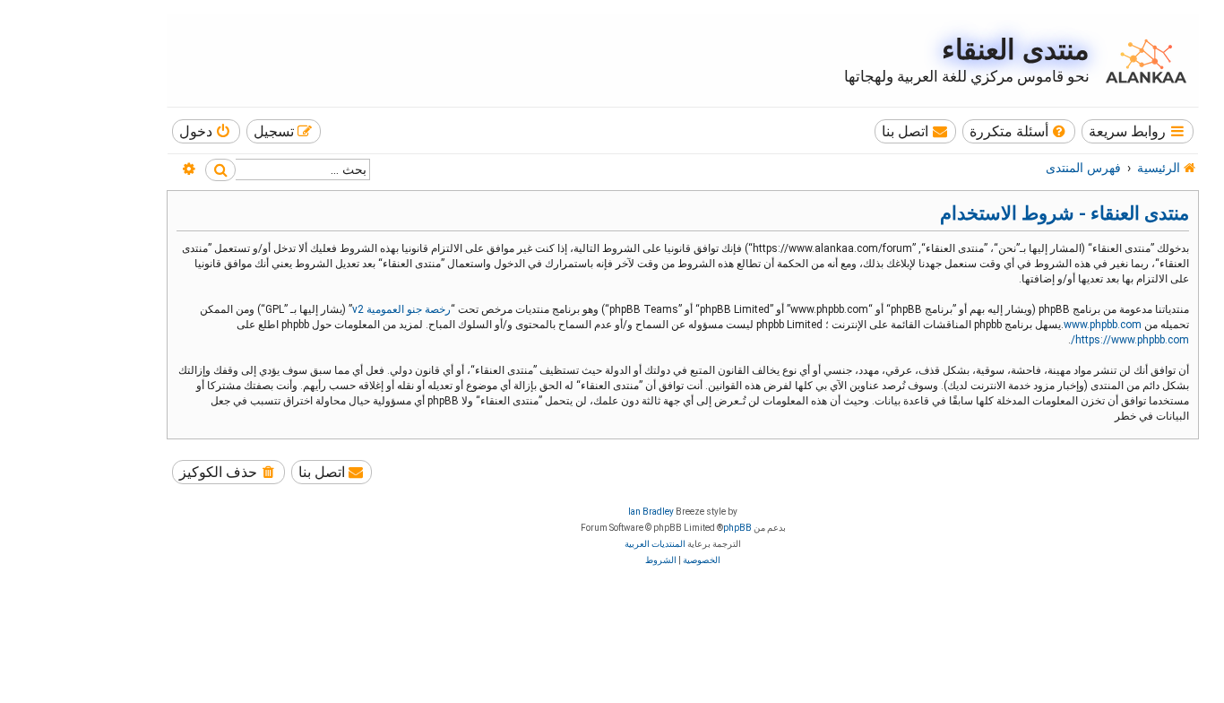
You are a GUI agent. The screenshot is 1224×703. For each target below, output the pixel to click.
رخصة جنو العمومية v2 (401, 309)
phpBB (737, 528)
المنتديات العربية (655, 544)
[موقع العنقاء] (1142, 61)
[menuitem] (1019, 131)
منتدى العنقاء (1016, 49)
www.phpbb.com (1103, 324)
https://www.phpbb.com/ (1130, 340)
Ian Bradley (651, 511)
